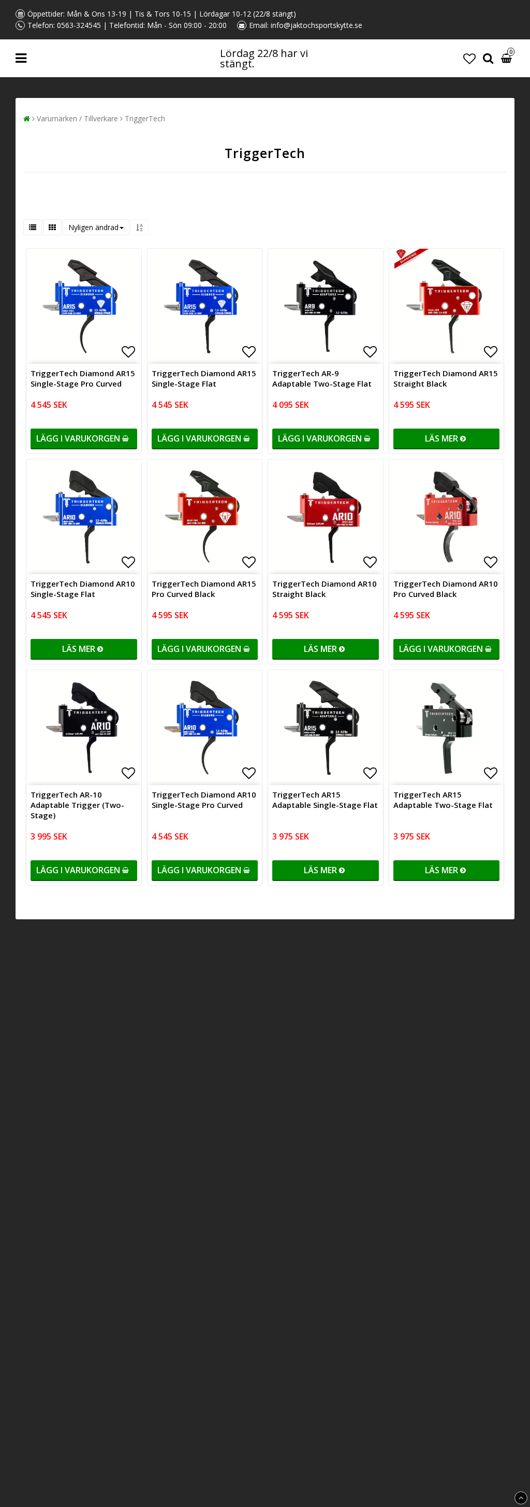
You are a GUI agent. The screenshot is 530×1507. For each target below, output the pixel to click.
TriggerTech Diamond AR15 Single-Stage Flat (204, 378)
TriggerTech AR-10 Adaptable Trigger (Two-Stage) (77, 804)
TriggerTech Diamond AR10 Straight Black (324, 588)
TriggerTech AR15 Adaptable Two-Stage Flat (443, 799)
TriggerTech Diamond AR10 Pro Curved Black (445, 588)
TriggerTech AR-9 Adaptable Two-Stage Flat (322, 378)
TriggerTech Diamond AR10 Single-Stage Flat (83, 588)
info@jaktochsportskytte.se (316, 25)
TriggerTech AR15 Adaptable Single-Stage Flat (325, 799)
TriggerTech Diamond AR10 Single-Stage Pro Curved (204, 799)
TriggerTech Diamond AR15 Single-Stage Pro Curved (83, 378)
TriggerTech (145, 118)
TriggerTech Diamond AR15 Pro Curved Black (204, 588)
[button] (469, 58)
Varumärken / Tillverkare (77, 118)
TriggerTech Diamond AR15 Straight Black (445, 378)
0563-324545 (79, 25)
